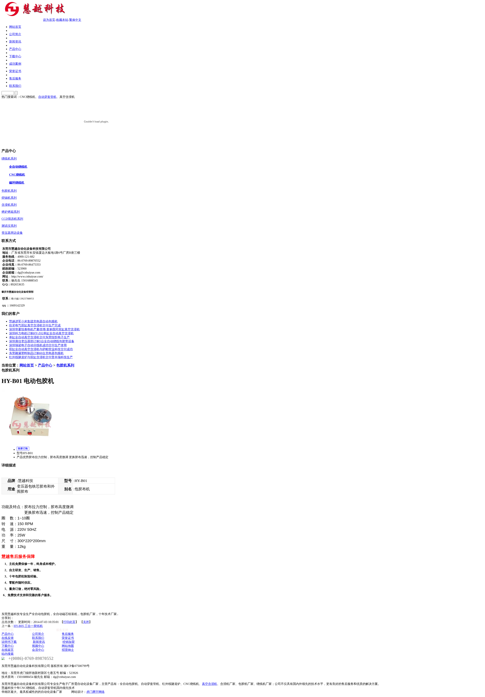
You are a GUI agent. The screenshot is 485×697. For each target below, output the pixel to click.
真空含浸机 (209, 683)
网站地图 (68, 645)
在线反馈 (8, 637)
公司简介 (38, 633)
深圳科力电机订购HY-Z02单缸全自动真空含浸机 (41, 333)
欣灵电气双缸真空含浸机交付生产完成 (35, 325)
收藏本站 (62, 19)
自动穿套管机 (47, 96)
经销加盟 (69, 641)
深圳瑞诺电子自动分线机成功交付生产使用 (38, 345)
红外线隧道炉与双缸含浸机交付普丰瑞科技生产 (41, 357)
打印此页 (69, 622)
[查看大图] (30, 445)
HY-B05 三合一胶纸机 (28, 626)
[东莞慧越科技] (34, 15)
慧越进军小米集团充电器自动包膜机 (33, 321)
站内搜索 (8, 653)
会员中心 (38, 649)
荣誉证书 (68, 637)
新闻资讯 (39, 641)
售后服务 (68, 633)
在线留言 (8, 649)
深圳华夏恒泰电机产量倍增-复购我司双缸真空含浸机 (44, 329)
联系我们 (38, 637)
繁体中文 (75, 19)
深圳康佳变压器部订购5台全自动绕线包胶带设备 (41, 341)
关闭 (86, 622)
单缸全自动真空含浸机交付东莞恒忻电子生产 (39, 337)
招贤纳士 (68, 649)
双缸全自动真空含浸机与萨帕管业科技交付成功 (41, 349)
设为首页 (49, 19)
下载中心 (8, 645)
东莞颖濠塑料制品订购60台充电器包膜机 (36, 353)
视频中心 (38, 645)
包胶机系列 (65, 365)
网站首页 (27, 365)
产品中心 (45, 365)
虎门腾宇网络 (95, 691)
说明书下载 (9, 641)
